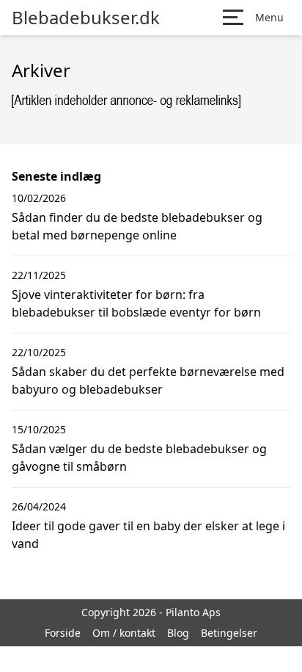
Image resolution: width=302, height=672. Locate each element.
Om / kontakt (123, 633)
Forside (63, 633)
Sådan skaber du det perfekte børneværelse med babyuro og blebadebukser (148, 380)
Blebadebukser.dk (86, 17)
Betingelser (229, 633)
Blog (178, 633)
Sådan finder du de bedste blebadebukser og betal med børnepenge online (137, 226)
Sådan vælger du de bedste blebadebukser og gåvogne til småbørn (139, 457)
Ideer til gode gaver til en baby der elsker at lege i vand (148, 535)
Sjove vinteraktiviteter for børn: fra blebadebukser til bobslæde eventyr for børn (136, 303)
